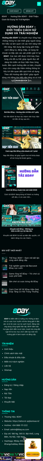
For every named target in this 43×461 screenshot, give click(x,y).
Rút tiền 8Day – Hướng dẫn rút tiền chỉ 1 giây (21, 112)
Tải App (7, 397)
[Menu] (39, 4)
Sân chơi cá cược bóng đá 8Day (23, 281)
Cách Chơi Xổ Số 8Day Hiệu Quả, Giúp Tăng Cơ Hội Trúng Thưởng (24, 290)
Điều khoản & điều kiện (14, 357)
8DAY (4, 16)
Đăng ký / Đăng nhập (14, 385)
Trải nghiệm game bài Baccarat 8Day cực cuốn (23, 267)
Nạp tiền (8, 389)
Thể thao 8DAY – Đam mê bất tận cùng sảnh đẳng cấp (24, 259)
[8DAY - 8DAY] (14, 4)
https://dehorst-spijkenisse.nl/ (26, 421)
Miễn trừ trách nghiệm (14, 361)
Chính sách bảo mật (13, 353)
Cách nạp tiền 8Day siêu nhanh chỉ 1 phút (21, 151)
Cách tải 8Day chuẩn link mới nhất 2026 (21, 190)
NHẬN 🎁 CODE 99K (33, 454)
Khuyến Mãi (9, 402)
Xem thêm (20, 80)
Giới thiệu (8, 349)
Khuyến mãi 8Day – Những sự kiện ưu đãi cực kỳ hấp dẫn (21, 230)
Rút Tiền (8, 393)
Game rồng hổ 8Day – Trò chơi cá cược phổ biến (24, 275)
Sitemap (8, 370)
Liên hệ (7, 366)
